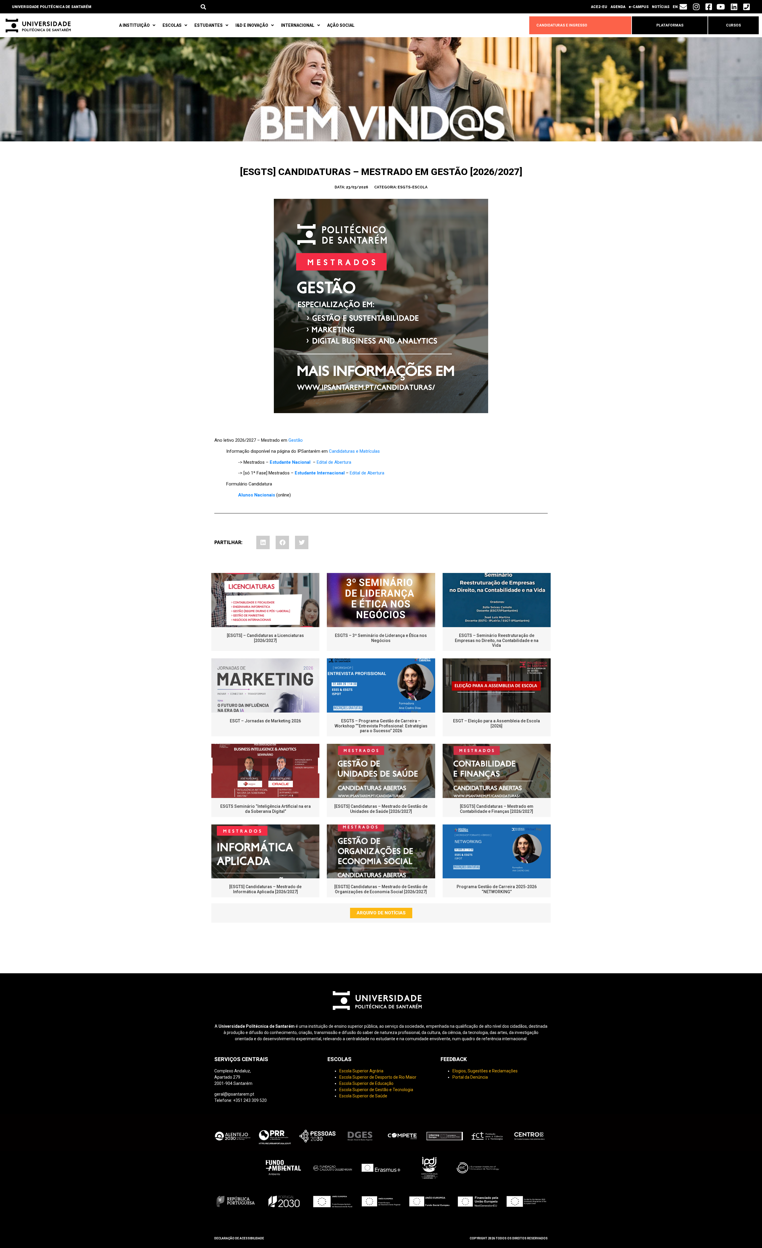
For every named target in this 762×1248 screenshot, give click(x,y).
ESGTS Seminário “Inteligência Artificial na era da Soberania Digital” (265, 809)
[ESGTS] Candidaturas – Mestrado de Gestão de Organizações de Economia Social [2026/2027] (380, 889)
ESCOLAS (172, 25)
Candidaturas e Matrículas (354, 451)
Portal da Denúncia (470, 1077)
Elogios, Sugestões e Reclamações (485, 1071)
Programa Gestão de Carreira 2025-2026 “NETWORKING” (497, 889)
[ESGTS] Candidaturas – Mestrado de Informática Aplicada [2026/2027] (265, 889)
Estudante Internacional (320, 473)
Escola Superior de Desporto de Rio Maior (377, 1077)
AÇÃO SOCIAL (341, 25)
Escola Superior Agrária (361, 1071)
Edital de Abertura (334, 462)
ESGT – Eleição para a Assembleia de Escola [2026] (496, 723)
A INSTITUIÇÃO (134, 25)
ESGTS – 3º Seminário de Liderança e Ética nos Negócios (381, 638)
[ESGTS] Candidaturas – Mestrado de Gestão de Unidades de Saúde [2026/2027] (380, 809)
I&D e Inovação (251, 25)
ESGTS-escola (412, 187)
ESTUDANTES (208, 25)
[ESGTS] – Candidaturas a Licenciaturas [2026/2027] (265, 638)
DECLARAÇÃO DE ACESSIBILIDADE (239, 1238)
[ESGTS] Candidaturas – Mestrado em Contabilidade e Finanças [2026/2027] (496, 809)
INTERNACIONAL (297, 25)
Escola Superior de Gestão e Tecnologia (376, 1089)
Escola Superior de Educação (366, 1083)
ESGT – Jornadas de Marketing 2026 (265, 721)
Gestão (295, 440)
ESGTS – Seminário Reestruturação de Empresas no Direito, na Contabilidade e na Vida (496, 640)
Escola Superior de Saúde (363, 1096)
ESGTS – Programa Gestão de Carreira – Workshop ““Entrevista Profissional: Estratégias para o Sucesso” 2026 (381, 726)
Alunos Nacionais (256, 495)
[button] (203, 7)
